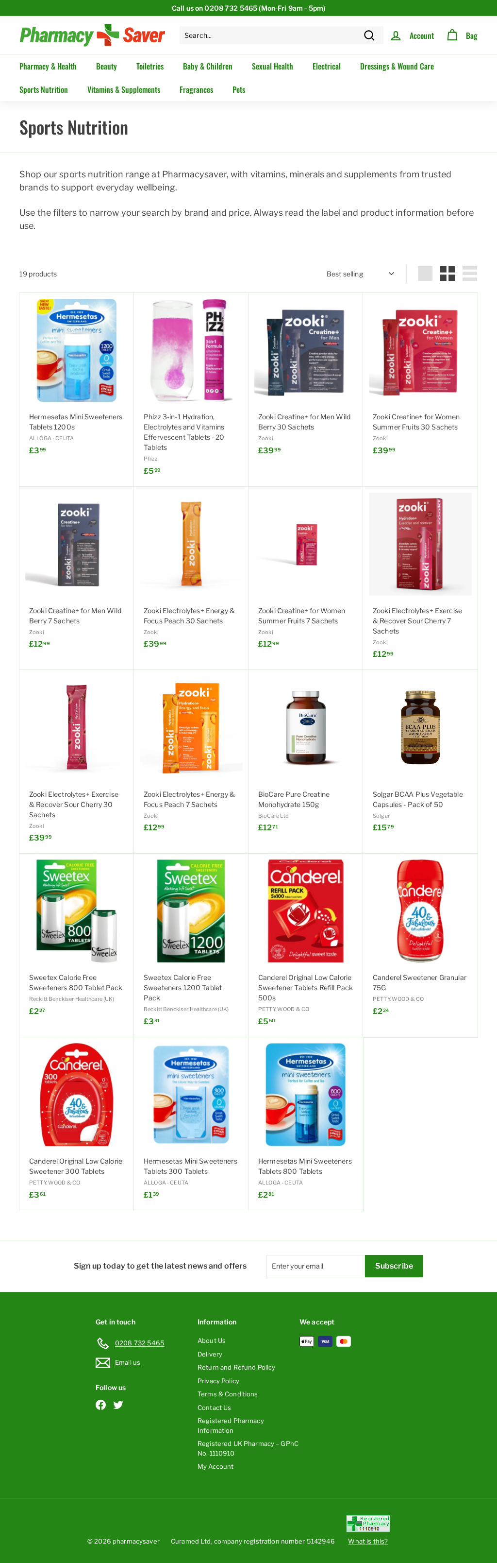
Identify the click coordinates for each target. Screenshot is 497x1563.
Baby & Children (207, 66)
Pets (238, 89)
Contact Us (214, 1407)
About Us (212, 1340)
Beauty (106, 66)
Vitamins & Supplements (123, 89)
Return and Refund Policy (236, 1367)
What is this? (368, 1541)
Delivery (210, 1354)
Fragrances (196, 89)
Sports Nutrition (43, 89)
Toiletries (150, 66)
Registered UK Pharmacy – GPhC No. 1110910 (248, 1448)
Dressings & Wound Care (397, 66)
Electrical (327, 66)
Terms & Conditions (228, 1394)
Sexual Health (272, 66)
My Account (215, 1466)
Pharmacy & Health (48, 66)
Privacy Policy (218, 1381)
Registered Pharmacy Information (231, 1425)
